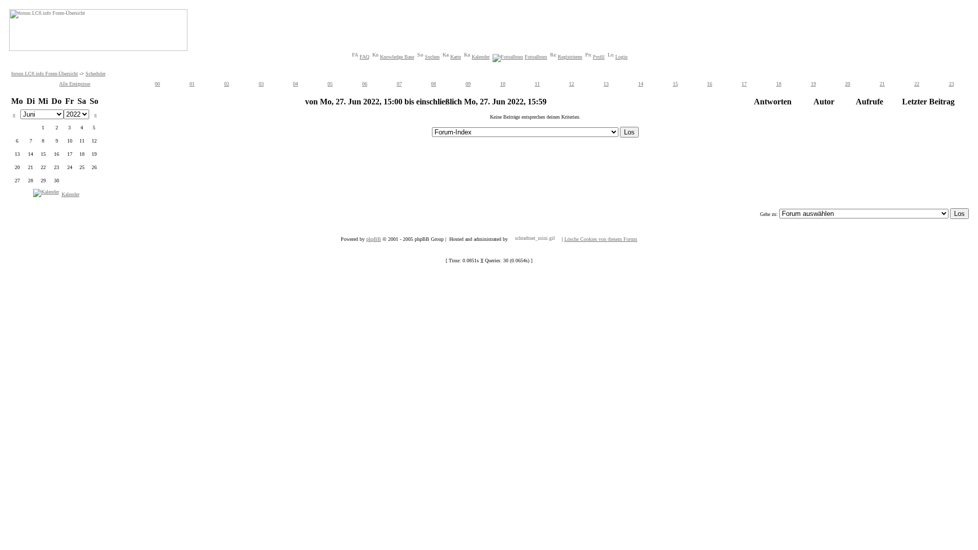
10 (502, 84)
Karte (455, 57)
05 (330, 84)
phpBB (373, 239)
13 (606, 84)
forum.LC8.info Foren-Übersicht (44, 73)
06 (364, 84)
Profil (599, 57)
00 (157, 84)
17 (744, 84)
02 (226, 84)
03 (261, 84)
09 (468, 84)
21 (882, 84)
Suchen (432, 57)
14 (640, 84)
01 (192, 84)
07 (399, 84)
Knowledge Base (397, 57)
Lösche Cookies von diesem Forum (600, 239)
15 (675, 84)
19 (813, 84)
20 (847, 84)
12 (571, 84)
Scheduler (95, 73)
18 (778, 84)
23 (951, 84)
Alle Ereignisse (74, 84)
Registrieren (570, 57)
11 (537, 84)
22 (916, 84)
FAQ (364, 57)
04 (295, 84)
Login (621, 57)
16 (709, 84)
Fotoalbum (536, 57)
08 (433, 84)
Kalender (481, 57)
